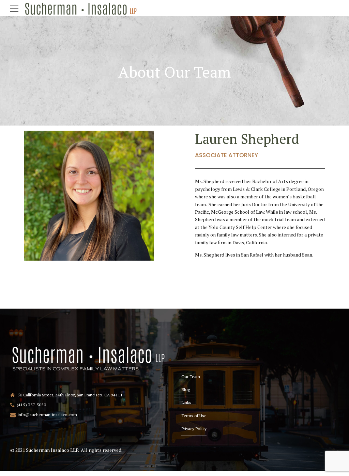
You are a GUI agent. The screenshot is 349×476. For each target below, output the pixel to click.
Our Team (190, 376)
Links (186, 402)
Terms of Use (194, 415)
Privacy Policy (194, 428)
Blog (185, 389)
